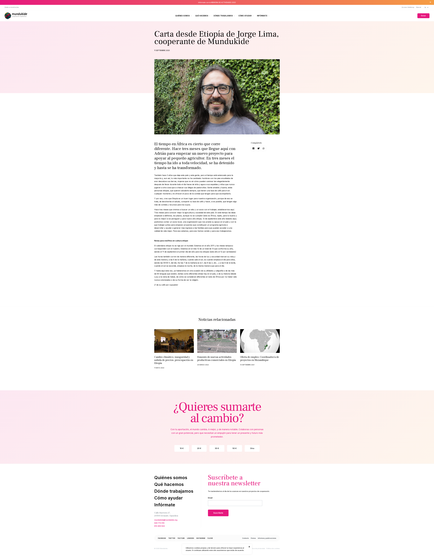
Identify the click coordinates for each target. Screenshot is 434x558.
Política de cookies (273, 548)
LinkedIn (190, 538)
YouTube (181, 538)
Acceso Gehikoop (408, 7)
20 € (199, 448)
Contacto (245, 538)
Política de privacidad (257, 548)
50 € (234, 448)
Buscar (418, 7)
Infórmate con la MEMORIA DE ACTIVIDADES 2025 (217, 2)
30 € (217, 448)
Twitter (171, 538)
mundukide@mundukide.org (165, 520)
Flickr (210, 538)
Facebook (162, 538)
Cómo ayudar (245, 16)
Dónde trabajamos (223, 16)
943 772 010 (159, 523)
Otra (252, 448)
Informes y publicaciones (267, 538)
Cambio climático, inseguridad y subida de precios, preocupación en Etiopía (173, 360)
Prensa (253, 538)
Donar (423, 16)
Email (210, 498)
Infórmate (262, 16)
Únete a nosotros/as (12, 7)
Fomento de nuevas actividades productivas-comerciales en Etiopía (216, 358)
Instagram (200, 538)
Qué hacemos (201, 16)
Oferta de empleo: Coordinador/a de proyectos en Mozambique (259, 358)
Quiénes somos (182, 16)
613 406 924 (159, 526)
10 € (182, 448)
